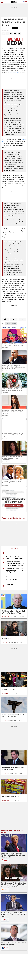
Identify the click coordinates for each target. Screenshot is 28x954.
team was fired (14, 73)
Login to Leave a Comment (14, 506)
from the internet (13, 237)
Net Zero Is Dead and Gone (13, 552)
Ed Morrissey (5, 693)
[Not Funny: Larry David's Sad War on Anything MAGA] (14, 601)
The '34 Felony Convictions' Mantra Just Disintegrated (13, 944)
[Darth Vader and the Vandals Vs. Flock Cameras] (14, 705)
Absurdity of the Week (12, 580)
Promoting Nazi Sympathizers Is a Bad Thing (13, 768)
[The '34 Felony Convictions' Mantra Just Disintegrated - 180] (14, 932)
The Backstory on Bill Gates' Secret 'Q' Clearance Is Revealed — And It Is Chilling (14, 915)
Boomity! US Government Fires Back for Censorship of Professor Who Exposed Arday (15, 570)
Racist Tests (9, 584)
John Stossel (5, 642)
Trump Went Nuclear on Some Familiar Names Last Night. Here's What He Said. (13, 855)
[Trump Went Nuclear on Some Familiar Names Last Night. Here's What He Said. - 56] (14, 843)
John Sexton (7, 28)
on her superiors (21, 188)
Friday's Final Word (9, 689)
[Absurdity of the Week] (14, 786)
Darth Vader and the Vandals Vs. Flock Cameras (13, 716)
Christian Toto (6, 617)
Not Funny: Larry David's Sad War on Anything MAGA (13, 612)
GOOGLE (14, 323)
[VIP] (25, 1)
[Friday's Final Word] (14, 679)
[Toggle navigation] (2, 1)
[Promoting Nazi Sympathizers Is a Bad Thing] (14, 757)
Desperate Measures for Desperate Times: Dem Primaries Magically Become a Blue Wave (15, 563)
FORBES (8, 323)
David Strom (5, 800)
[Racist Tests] (14, 628)
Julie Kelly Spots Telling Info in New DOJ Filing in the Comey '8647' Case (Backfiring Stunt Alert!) (14, 885)
